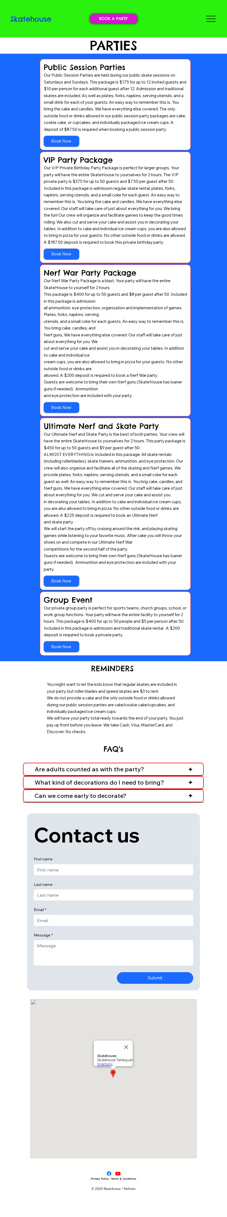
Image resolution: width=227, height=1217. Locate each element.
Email (40, 909)
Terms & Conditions (123, 1178)
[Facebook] (109, 1174)
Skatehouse (30, 19)
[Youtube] (118, 1174)
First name (43, 859)
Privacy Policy (100, 1178)
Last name (43, 884)
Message (43, 935)
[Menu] (211, 19)
